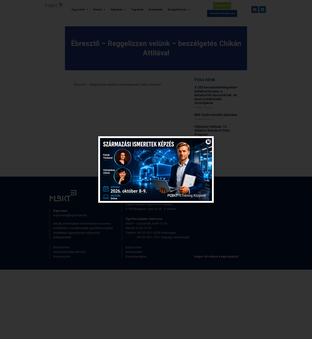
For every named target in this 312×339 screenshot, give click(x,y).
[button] (208, 141)
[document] (156, 169)
